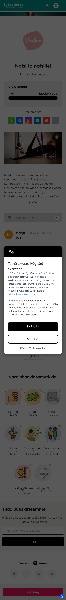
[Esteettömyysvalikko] (62, 596)
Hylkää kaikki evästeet (33, 347)
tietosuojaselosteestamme (21, 294)
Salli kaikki (33, 326)
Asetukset (33, 339)
